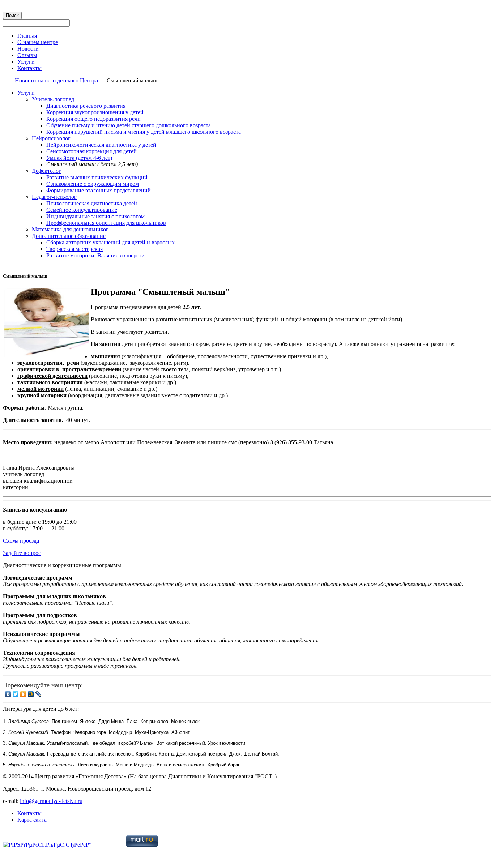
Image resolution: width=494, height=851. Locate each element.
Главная (27, 36)
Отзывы (27, 55)
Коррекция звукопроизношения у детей (95, 112)
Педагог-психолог (54, 197)
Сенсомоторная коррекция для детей (91, 151)
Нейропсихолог (51, 138)
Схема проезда (21, 541)
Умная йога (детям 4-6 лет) (79, 158)
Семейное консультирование (81, 210)
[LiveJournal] (38, 694)
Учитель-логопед (53, 99)
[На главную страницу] (4, 80)
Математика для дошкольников (70, 229)
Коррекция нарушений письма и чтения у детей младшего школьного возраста (143, 132)
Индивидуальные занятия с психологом (95, 216)
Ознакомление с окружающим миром (92, 184)
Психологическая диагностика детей (91, 203)
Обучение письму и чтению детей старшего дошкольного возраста (128, 125)
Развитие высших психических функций (97, 177)
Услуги (26, 62)
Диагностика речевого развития (85, 106)
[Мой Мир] (31, 694)
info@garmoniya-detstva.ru (51, 801)
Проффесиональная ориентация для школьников (106, 223)
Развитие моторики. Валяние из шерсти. (96, 255)
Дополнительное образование (69, 236)
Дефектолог (46, 171)
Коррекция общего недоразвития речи (93, 119)
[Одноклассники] (23, 694)
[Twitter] (16, 694)
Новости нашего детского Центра (56, 80)
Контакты (29, 68)
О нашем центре (37, 42)
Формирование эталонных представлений (98, 190)
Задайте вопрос (22, 553)
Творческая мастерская (74, 249)
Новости (28, 49)
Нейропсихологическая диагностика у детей (101, 145)
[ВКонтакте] (8, 694)
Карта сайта (32, 820)
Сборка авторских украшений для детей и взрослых (110, 242)
